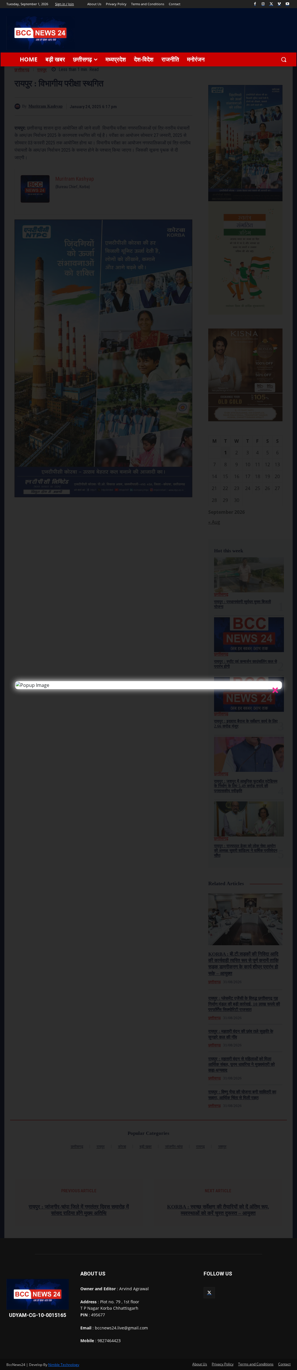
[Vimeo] (279, 4)
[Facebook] (255, 4)
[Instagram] (263, 4)
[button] (284, 59)
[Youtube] (287, 4)
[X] (271, 4)
